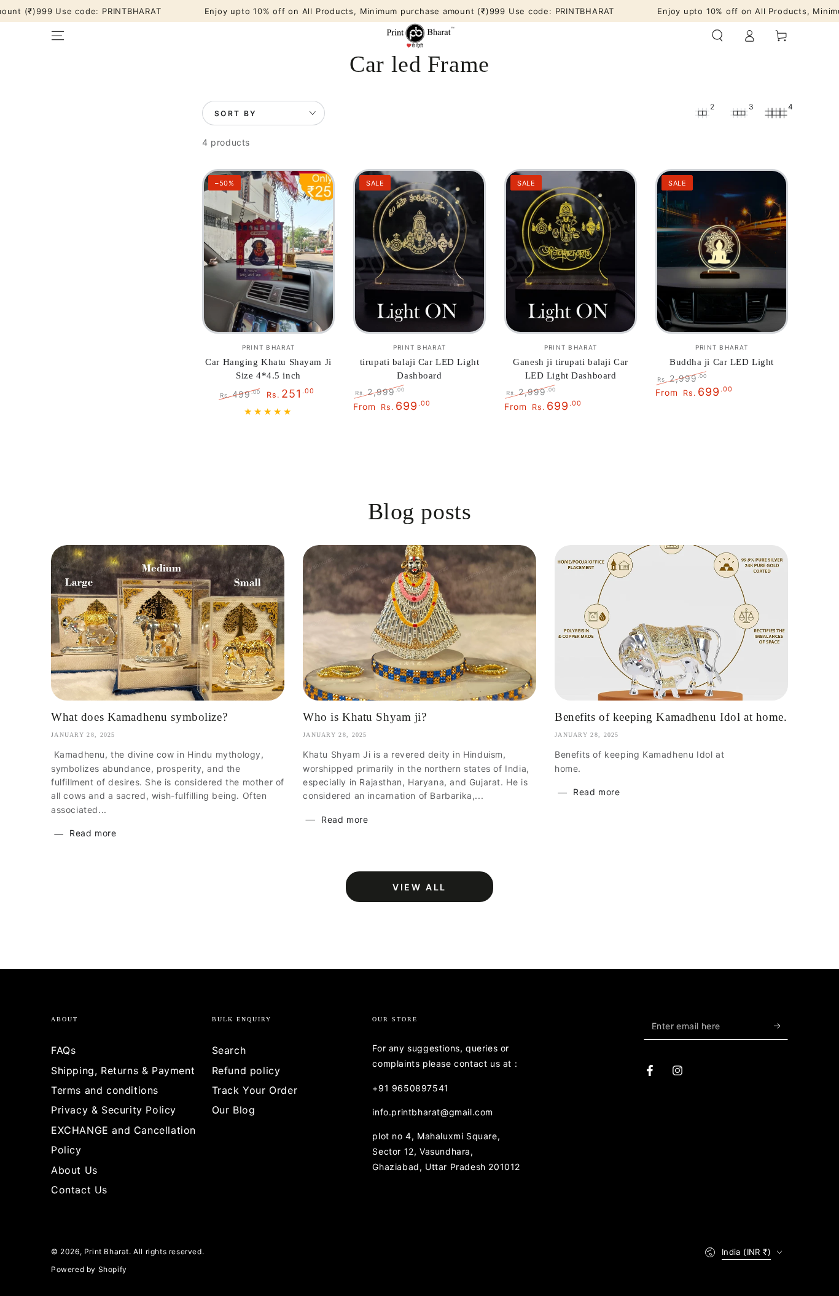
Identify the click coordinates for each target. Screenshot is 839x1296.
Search (229, 1050)
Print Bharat (106, 1251)
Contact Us (79, 1190)
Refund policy (246, 1070)
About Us (74, 1170)
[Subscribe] (781, 1025)
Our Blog (234, 1110)
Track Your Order (255, 1090)
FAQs (63, 1050)
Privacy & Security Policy (113, 1110)
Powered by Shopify (89, 1269)
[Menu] (58, 35)
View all (419, 887)
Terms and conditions (104, 1090)
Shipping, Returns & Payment (123, 1070)
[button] (717, 35)
